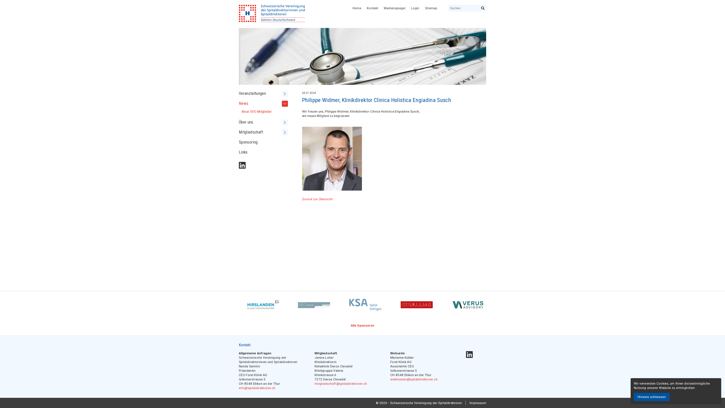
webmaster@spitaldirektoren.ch (413, 379)
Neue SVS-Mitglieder (257, 111)
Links (243, 152)
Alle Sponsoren (362, 325)
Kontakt (372, 8)
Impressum (477, 403)
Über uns (246, 122)
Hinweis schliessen (652, 397)
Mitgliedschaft (251, 132)
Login (415, 8)
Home (356, 8)
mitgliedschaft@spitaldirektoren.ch (341, 384)
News (243, 103)
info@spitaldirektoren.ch (257, 388)
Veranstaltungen (252, 93)
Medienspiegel (394, 8)
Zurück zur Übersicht (317, 199)
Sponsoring (248, 142)
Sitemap (431, 8)
